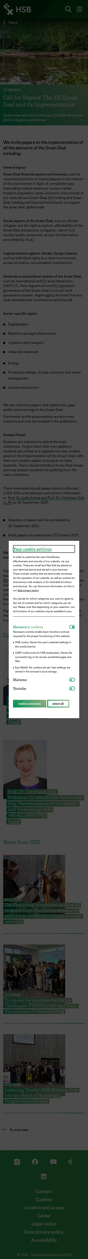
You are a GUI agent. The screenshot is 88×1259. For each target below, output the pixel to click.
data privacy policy (28, 590)
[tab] (41, 627)
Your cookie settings (32, 549)
